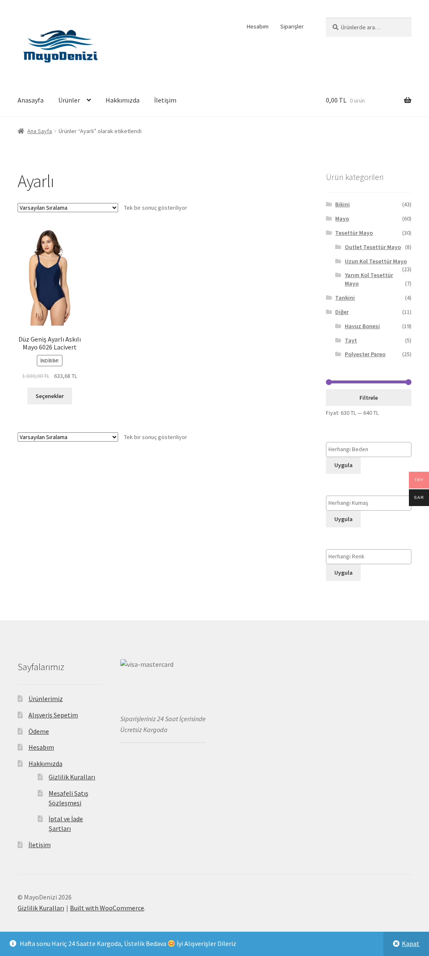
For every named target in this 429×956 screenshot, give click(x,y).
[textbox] (370, 449)
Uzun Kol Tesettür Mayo (376, 261)
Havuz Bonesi (362, 326)
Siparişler (292, 26)
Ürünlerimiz (45, 698)
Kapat (410, 943)
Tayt (351, 340)
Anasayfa (31, 100)
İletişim (165, 100)
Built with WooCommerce (107, 908)
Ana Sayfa (39, 131)
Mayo (342, 218)
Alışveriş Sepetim (53, 715)
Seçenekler (50, 396)
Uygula (343, 465)
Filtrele (368, 397)
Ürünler (69, 100)
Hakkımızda (123, 100)
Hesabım (258, 26)
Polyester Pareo (365, 354)
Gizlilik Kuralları (72, 777)
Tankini (345, 297)
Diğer (342, 312)
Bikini (342, 204)
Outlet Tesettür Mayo (373, 247)
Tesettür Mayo (354, 232)
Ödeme (38, 731)
